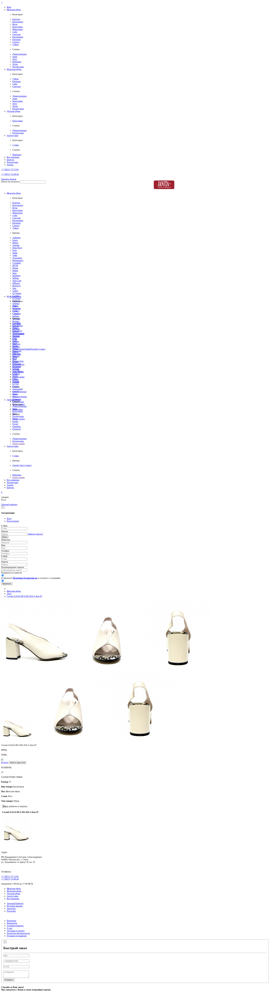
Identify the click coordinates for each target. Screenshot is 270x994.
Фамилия (5, 540)
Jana (14, 288)
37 (2, 772)
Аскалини (17, 258)
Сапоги (16, 42)
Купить (4, 762)
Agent (15, 376)
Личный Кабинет (15, 903)
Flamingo (16, 426)
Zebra (15, 419)
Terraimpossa (18, 333)
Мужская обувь (14, 69)
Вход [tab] (9, 518)
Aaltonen (16, 237)
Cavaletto (16, 263)
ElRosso (16, 283)
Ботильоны (17, 22)
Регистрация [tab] (13, 521)
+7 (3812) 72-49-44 (10, 174)
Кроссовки (17, 27)
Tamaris (15, 245)
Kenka (15, 421)
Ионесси (16, 286)
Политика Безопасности (18, 933)
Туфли (15, 44)
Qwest (15, 424)
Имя (3, 545)
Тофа (14, 255)
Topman (16, 336)
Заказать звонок (8, 179)
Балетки (16, 19)
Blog (9, 7)
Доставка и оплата (15, 931)
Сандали (16, 34)
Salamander (17, 389)
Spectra (15, 381)
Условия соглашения (16, 936)
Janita (14, 253)
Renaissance (17, 260)
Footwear (16, 429)
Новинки (16, 62)
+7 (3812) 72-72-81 (10, 169)
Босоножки (17, 37)
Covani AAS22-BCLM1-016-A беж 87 (24, 596)
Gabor (15, 291)
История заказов (14, 906)
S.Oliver (16, 374)
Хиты (15, 64)
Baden (15, 270)
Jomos (15, 346)
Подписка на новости (11, 573)
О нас (9, 928)
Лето (14, 59)
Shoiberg (16, 275)
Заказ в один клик (17, 763)
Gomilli (15, 391)
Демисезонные (19, 54)
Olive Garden (18, 377)
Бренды (10, 159)
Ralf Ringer (17, 326)
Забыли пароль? (35, 534)
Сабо (14, 32)
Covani (15, 369)
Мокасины (17, 29)
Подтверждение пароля (12, 567)
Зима (14, 56)
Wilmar (15, 278)
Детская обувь (13, 111)
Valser (15, 348)
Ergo (14, 250)
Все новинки (13, 157)
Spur (14, 273)
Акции (10, 165)
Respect (15, 321)
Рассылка (11, 911)
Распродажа (18, 67)
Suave (15, 240)
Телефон (5, 551)
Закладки (11, 908)
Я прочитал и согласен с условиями (30, 578)
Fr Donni (16, 298)
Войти (4, 537)
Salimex (16, 303)
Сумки (15, 145)
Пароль (4, 531)
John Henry (17, 371)
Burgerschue (18, 361)
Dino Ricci (17, 248)
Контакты (11, 920)
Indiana (15, 316)
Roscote (16, 356)
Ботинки (16, 39)
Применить (7, 584)
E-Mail (4, 526)
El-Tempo (16, 293)
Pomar (15, 268)
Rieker (15, 242)
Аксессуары (12, 135)
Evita (14, 379)
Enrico (15, 394)
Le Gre (15, 384)
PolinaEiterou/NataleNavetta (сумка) (28, 349)
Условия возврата (15, 925)
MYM (15, 265)
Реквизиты (12, 923)
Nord (14, 358)
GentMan (16, 323)
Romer (15, 386)
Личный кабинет (9, 504)
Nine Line (16, 280)
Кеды (14, 24)
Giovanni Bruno (19, 396)
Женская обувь (14, 9)
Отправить (9, 980)
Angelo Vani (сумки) (22, 465)
